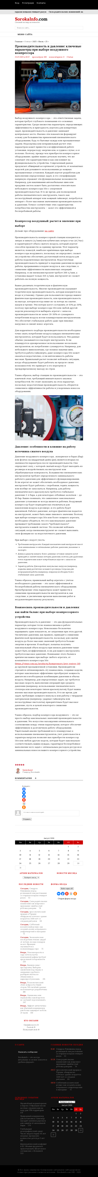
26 (39, 863)
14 (58, 855)
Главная (18, 41)
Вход (17, 3)
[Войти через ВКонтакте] (24, 793)
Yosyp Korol (28, 770)
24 (20, 863)
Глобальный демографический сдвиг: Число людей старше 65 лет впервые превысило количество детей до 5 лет (33, 1135)
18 (30, 859)
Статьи (70, 57)
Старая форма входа (67, 898)
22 (68, 859)
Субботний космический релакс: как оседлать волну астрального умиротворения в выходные (33, 929)
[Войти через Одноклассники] (24, 807)
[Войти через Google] (24, 803)
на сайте (49, 231)
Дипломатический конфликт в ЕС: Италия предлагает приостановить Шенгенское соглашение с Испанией (33, 1148)
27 (49, 863)
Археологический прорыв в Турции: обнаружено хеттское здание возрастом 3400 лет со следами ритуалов (33, 916)
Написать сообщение (28, 1052)
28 (59, 863)
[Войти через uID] (24, 789)
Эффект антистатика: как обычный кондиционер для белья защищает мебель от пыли (33, 1009)
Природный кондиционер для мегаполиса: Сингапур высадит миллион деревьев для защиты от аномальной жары (33, 1121)
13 (49, 855)
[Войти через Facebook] (24, 796)
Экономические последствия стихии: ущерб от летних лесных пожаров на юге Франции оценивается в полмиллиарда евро (33, 943)
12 (39, 855)
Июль (41, 41)
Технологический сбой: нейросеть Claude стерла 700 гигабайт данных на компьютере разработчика (33, 987)
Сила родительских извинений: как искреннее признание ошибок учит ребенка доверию (33, 904)
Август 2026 (49, 838)
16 (78, 855)
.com (31, 19)
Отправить (27, 819)
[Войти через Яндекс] (24, 800)
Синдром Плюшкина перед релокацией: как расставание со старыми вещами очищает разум (33, 893)
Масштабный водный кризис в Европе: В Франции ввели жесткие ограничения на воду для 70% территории (33, 1108)
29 (68, 863)
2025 (34, 41)
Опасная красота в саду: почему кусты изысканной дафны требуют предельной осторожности (33, 957)
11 (30, 855)
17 (20, 859)
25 (46, 41)
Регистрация (28, 3)
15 (68, 855)
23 (78, 859)
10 (20, 855)
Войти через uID (67, 888)
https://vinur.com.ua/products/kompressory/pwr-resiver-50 (48, 663)
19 (39, 859)
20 (49, 859)
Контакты (41, 3)
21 (58, 859)
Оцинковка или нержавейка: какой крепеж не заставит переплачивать (33, 998)
